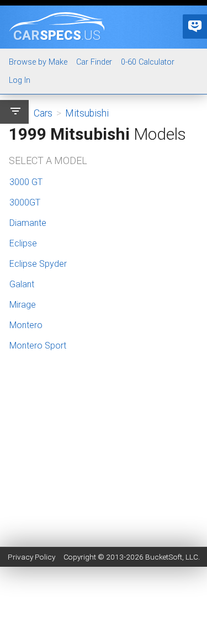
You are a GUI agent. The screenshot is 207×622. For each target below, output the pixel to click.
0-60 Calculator (147, 62)
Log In (19, 80)
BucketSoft (163, 556)
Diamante (27, 223)
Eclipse (23, 243)
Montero (26, 325)
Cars (43, 113)
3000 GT (26, 182)
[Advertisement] (103, 506)
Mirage (22, 304)
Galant (21, 284)
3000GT (24, 202)
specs (56, 35)
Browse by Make (38, 62)
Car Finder (94, 62)
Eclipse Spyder (38, 264)
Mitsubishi (87, 113)
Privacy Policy (31, 556)
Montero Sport (37, 345)
